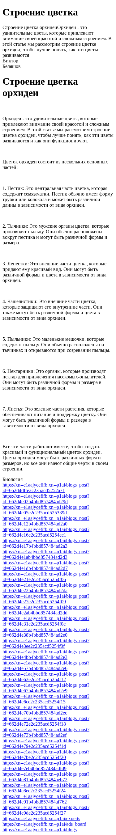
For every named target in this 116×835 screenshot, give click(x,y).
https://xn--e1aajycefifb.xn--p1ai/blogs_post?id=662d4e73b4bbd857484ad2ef (45, 732)
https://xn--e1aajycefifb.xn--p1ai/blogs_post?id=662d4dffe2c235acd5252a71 (45, 487)
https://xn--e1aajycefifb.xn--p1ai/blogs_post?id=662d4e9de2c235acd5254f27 (45, 810)
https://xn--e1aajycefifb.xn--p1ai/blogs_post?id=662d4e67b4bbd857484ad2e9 (45, 687)
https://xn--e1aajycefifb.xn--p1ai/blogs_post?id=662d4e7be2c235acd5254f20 (45, 754)
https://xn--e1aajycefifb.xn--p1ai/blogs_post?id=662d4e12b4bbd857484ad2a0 (45, 521)
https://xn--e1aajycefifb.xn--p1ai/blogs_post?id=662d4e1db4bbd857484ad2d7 (45, 565)
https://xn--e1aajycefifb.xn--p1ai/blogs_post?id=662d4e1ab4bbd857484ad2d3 (45, 554)
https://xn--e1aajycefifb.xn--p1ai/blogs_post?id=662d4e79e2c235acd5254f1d (45, 743)
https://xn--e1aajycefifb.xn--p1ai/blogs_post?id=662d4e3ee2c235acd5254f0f (45, 643)
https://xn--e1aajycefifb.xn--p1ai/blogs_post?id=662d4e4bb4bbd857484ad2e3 (45, 654)
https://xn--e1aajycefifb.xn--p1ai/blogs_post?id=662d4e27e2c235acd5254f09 (45, 598)
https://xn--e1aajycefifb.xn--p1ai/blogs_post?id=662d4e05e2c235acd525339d (45, 509)
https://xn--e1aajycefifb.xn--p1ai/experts (41, 818)
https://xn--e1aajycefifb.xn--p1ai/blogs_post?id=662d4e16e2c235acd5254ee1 (45, 532)
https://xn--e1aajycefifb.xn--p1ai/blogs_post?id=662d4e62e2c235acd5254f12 (45, 676)
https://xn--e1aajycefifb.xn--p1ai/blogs (39, 829)
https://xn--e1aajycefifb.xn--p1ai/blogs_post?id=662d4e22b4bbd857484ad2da (45, 587)
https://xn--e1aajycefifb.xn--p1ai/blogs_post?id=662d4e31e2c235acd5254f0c (45, 621)
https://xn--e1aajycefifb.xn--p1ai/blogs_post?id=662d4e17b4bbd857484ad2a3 (45, 543)
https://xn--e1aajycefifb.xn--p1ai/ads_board (44, 824)
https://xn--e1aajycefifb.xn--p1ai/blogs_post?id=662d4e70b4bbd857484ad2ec (45, 710)
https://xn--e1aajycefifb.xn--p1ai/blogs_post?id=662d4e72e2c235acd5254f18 (45, 721)
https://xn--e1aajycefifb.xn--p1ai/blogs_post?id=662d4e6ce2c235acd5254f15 (45, 699)
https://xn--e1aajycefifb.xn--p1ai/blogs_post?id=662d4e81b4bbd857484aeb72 (45, 776)
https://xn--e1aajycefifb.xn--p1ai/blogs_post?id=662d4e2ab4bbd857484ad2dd (45, 610)
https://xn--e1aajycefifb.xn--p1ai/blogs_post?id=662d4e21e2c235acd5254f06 (45, 576)
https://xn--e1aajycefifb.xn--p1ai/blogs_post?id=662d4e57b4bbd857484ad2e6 (45, 665)
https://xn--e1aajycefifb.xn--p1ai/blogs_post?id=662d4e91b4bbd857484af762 (45, 799)
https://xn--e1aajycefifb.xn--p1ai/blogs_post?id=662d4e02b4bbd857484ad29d (45, 498)
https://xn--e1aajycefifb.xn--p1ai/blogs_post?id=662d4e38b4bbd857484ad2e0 (45, 632)
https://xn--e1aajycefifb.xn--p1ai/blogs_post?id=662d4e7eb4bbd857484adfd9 (45, 765)
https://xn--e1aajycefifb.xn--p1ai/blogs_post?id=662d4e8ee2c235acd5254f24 (45, 787)
